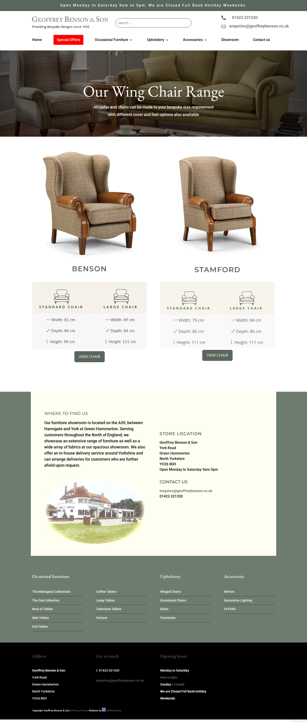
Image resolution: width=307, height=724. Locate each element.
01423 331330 (245, 17)
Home (37, 40)
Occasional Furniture (111, 40)
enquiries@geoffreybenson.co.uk (259, 26)
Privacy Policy (79, 710)
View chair (89, 356)
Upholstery (155, 40)
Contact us (261, 40)
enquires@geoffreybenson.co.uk (186, 491)
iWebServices (114, 710)
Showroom (230, 40)
